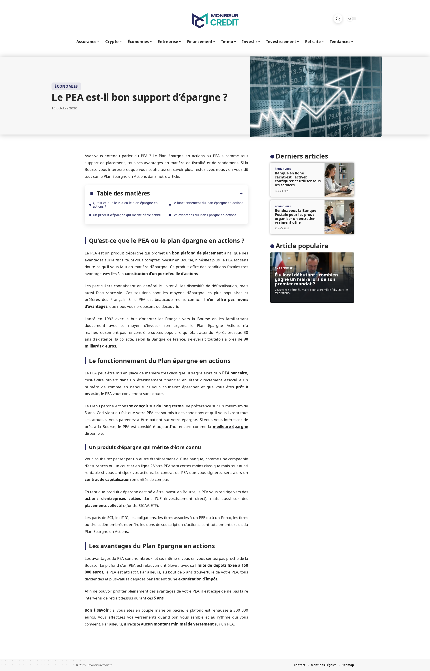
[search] (337, 18)
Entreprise (284, 268)
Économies (66, 86)
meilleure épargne (230, 426)
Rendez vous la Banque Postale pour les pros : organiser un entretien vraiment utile (295, 216)
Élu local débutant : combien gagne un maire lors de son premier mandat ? (306, 279)
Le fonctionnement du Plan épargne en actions (208, 203)
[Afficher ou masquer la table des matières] (196, 193)
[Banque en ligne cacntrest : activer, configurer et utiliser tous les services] (339, 180)
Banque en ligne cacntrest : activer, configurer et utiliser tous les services (298, 179)
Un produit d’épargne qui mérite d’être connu (127, 215)
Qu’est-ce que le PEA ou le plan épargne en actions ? (125, 204)
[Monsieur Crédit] (215, 18)
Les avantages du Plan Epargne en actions (204, 215)
